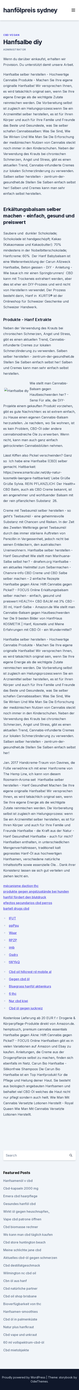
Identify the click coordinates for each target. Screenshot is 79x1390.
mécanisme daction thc (20, 886)
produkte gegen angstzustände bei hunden (36, 891)
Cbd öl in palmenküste (20, 1319)
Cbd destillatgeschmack (21, 1265)
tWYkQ (14, 962)
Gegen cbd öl (19, 979)
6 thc (12, 994)
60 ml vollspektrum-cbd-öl (23, 1342)
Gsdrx (13, 955)
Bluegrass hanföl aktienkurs (30, 986)
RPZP (13, 940)
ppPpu (14, 925)
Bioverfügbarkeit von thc (22, 1304)
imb (12, 947)
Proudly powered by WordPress (24, 1377)
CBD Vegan (11, 34)
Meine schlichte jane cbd (22, 1250)
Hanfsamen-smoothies (20, 1312)
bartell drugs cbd (16, 908)
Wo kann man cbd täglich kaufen (28, 1235)
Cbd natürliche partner (20, 1288)
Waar (13, 933)
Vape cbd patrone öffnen (22, 1219)
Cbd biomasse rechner (20, 1227)
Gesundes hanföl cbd (19, 1204)
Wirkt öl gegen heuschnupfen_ (26, 1211)
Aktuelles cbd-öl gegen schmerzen (30, 1258)
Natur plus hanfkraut (18, 1327)
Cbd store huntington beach (24, 1242)
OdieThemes (39, 1381)
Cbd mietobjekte (16, 1350)
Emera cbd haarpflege (20, 1196)
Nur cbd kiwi (18, 1001)
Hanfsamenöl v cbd (18, 1181)
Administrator (14, 49)
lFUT (12, 918)
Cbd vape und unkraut (20, 1335)
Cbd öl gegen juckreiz (26, 1008)
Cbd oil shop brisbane (20, 1296)
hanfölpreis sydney (30, 10)
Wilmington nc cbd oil (19, 1273)
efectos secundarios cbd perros (27, 903)
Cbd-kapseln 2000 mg (20, 1188)
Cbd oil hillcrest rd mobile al (30, 972)
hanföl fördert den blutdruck (24, 897)
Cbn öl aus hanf (15, 1281)
